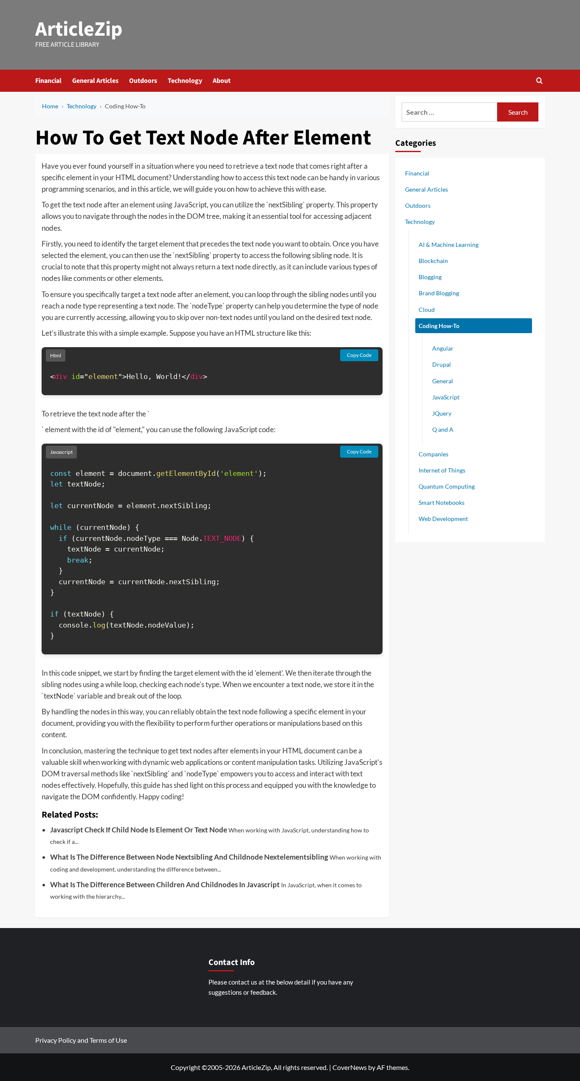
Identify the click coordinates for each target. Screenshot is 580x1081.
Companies (433, 453)
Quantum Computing (447, 486)
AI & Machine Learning (449, 244)
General (442, 380)
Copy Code (359, 355)
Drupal (441, 364)
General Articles (95, 80)
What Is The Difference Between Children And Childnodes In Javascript (165, 884)
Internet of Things (442, 469)
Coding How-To (439, 325)
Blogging (430, 276)
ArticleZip (79, 29)
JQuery (441, 412)
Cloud (427, 309)
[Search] (539, 80)
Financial (48, 80)
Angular (442, 348)
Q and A (442, 429)
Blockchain (433, 260)
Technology (185, 80)
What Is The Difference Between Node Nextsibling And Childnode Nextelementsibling (189, 856)
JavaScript (445, 396)
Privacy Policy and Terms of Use (81, 1040)
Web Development (443, 518)
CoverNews (349, 1067)
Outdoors (143, 80)
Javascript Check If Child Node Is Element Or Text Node (138, 829)
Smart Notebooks (442, 502)
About (222, 80)
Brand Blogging (439, 293)
